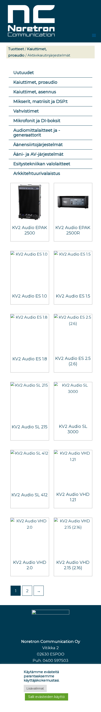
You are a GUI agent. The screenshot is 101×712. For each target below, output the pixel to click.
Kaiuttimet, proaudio (35, 82)
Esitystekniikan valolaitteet (41, 163)
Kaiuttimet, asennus (34, 91)
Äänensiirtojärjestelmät (38, 144)
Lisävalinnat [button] (35, 688)
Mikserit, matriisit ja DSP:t (40, 101)
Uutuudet (23, 72)
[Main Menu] (94, 35)
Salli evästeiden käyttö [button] (46, 697)
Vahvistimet (26, 111)
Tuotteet (16, 49)
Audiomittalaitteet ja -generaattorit (36, 133)
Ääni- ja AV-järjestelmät (38, 154)
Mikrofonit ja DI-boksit (36, 120)
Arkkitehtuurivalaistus (36, 173)
